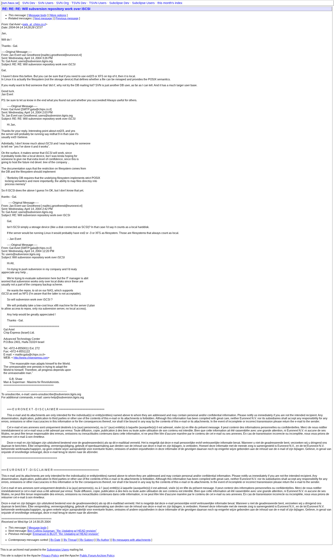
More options (58, 15)
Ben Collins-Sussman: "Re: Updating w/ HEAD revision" (62, 530)
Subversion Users (58, 549)
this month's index (169, 3)
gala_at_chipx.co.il (34, 24)
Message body (38, 15)
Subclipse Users (143, 3)
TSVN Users (97, 3)
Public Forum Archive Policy (97, 555)
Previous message (66, 18)
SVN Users (45, 3)
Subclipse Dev (119, 3)
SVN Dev (28, 3)
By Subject (87, 539)
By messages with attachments (132, 539)
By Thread (70, 539)
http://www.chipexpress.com (31, 357)
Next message (43, 18)
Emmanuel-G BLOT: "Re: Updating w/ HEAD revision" (66, 533)
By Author (103, 539)
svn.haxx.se (10, 3)
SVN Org (62, 3)
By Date (55, 539)
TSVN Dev (78, 3)
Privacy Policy (50, 555)
